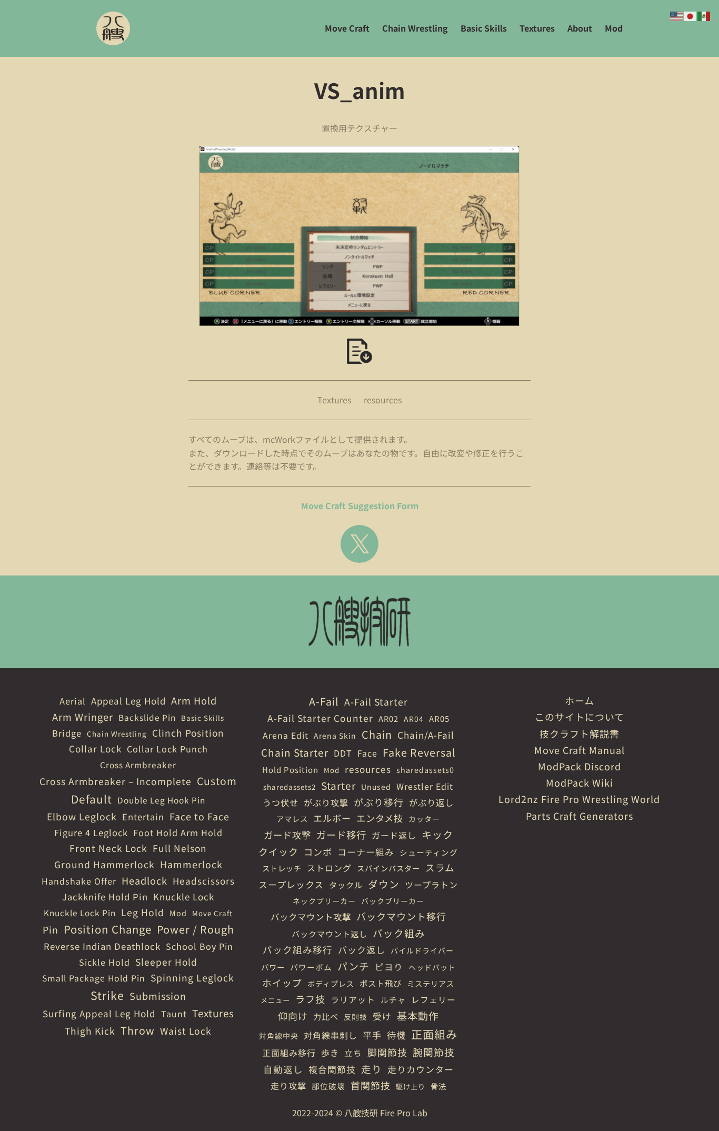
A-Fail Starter (376, 701)
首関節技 (371, 1085)
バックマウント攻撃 (311, 916)
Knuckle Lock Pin (80, 912)
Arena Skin (335, 735)
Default (91, 799)
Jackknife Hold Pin (105, 896)
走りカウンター (420, 1069)
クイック (278, 851)
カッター (424, 818)
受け (382, 1016)
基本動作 (418, 1015)
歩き (330, 1052)
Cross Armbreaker (138, 764)
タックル (346, 884)
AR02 (388, 718)
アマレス (292, 818)
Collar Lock (95, 748)
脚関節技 (387, 1052)
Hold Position (290, 769)
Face (367, 753)
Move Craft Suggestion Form (359, 505)
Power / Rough (195, 929)
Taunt (174, 1013)
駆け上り (410, 1087)
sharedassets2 (289, 787)
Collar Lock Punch (167, 748)
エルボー (332, 818)
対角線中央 (278, 1035)
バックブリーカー (392, 901)
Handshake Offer (79, 881)
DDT (343, 753)
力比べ (325, 1016)
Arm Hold (194, 700)
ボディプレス (330, 983)
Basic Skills (202, 718)
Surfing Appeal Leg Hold (99, 1013)
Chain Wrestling (117, 734)
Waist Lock (186, 1030)
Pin (50, 929)
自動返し (283, 1069)
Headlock (144, 880)
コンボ (318, 851)
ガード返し (394, 835)
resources (383, 399)
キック (437, 834)
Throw (138, 1030)
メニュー (275, 1000)
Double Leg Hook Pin (161, 800)
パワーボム (311, 967)
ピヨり (389, 966)
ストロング (329, 867)
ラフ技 (310, 999)
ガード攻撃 (287, 834)
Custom (217, 780)
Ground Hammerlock (104, 864)
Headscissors (204, 880)
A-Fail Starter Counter (320, 718)
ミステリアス (430, 983)
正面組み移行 (289, 1052)
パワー (273, 967)
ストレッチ (282, 868)
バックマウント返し (329, 933)
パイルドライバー (422, 950)
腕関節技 (434, 1052)
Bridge (67, 733)
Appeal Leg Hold (128, 700)
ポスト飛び (380, 983)
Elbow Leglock (82, 816)
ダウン (384, 884)
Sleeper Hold (166, 961)
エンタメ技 (379, 818)
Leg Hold (142, 912)
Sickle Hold (104, 962)
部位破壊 (328, 1086)
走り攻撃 (288, 1085)
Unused (376, 786)
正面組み (434, 1034)
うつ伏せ (280, 802)
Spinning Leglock (192, 977)
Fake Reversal (419, 752)
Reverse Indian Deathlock (102, 946)
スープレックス (291, 884)
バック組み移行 (298, 949)
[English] (677, 15)
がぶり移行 (379, 802)
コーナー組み (365, 851)
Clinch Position (188, 732)
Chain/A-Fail (425, 734)
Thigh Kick (90, 1030)
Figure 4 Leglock (91, 832)
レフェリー (433, 1000)
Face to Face (199, 816)
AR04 (414, 718)
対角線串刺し (330, 1035)
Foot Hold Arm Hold (178, 832)
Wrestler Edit (424, 786)
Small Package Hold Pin (93, 978)
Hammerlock (191, 864)
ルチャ (393, 999)
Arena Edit (285, 735)
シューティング (429, 852)
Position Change (108, 929)
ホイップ (282, 982)
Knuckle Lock (183, 896)
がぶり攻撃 (326, 802)
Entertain (143, 816)
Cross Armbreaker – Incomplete (115, 781)
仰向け (293, 1016)
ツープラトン (431, 884)
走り (371, 1068)
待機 (396, 1034)
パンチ (353, 966)
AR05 (439, 718)
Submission (157, 996)
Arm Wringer (82, 716)
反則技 (355, 1016)
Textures (334, 399)
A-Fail (324, 701)
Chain (377, 734)
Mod (178, 912)
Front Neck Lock (108, 848)
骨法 (438, 1086)
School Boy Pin (199, 946)
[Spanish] (704, 15)
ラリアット (353, 999)
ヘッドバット (432, 967)
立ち (353, 1053)
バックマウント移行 (401, 916)
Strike (107, 995)
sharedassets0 (425, 769)
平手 (372, 1034)
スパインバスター (388, 868)
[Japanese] (690, 15)
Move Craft (212, 913)
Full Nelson (180, 848)
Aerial (72, 701)
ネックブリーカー (324, 901)
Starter (338, 785)
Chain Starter (294, 752)
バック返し (361, 949)
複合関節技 (332, 1069)
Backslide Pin (147, 717)
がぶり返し (431, 802)
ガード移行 (341, 834)
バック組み (399, 933)
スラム (440, 867)
